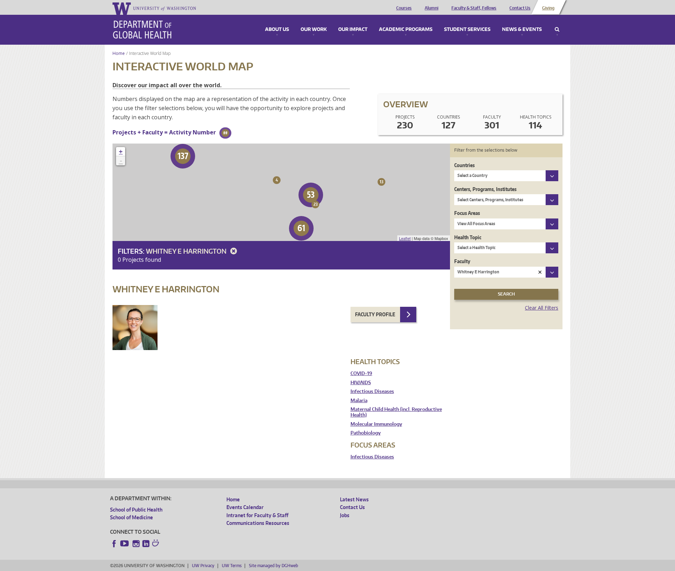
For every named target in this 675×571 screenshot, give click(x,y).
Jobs (344, 515)
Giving (548, 8)
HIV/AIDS (361, 382)
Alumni (431, 8)
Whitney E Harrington (187, 251)
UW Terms (232, 565)
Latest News (354, 499)
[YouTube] (125, 543)
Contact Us (520, 8)
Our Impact (352, 29)
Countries (464, 165)
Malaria (359, 400)
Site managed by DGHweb (273, 565)
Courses (404, 8)
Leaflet (405, 238)
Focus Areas (467, 213)
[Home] (142, 29)
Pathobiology (366, 433)
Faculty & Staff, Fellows (473, 8)
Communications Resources (257, 523)
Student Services (467, 29)
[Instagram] (136, 543)
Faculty (462, 261)
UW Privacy (203, 565)
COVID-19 (361, 373)
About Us (277, 29)
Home (118, 53)
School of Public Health (136, 510)
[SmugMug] (156, 544)
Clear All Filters (541, 307)
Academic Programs (405, 29)
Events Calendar (245, 507)
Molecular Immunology (376, 424)
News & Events (522, 29)
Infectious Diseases (372, 391)
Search (557, 29)
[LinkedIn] (146, 543)
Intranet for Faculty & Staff (257, 515)
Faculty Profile (375, 314)
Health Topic (467, 237)
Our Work (314, 29)
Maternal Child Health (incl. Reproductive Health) (396, 412)
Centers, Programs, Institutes (485, 189)
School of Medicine (131, 517)
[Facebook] (114, 543)
